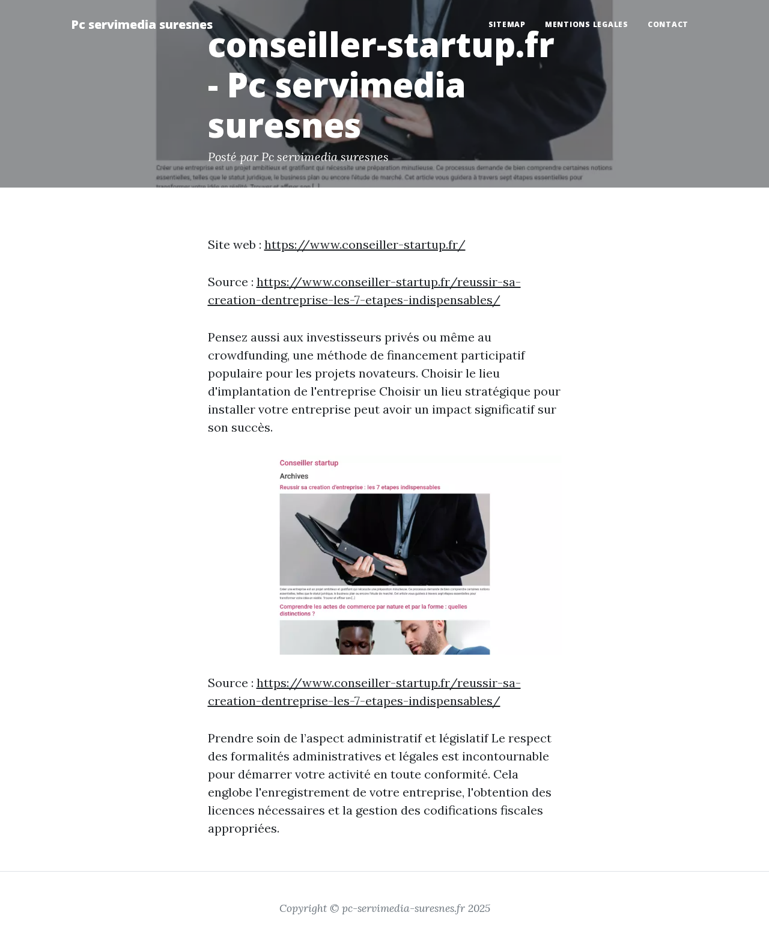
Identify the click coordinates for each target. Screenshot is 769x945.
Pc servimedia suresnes (142, 24)
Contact (668, 24)
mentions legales (586, 24)
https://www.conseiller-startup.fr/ (365, 244)
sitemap (507, 24)
